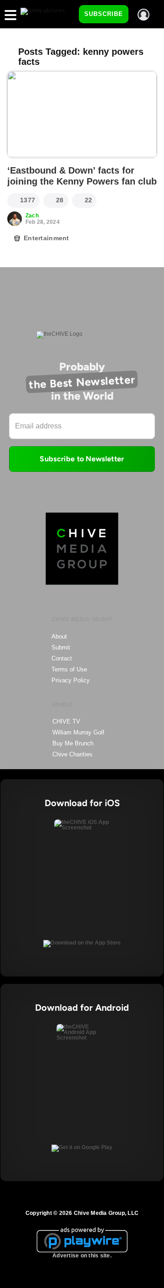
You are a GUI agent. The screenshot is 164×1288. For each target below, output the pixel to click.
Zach (32, 215)
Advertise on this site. (82, 1255)
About (59, 636)
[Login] (143, 15)
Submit (60, 647)
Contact (61, 658)
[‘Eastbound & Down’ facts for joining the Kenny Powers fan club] (82, 114)
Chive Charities (72, 754)
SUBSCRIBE (103, 14)
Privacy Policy (70, 680)
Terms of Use (69, 669)
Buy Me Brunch (72, 743)
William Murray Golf (78, 732)
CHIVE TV (66, 721)
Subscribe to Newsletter (82, 458)
